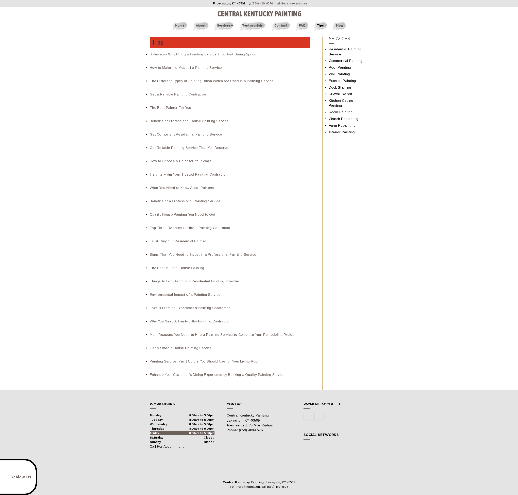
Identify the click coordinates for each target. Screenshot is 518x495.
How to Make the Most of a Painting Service (186, 68)
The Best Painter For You (170, 108)
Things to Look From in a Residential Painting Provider (194, 281)
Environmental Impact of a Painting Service (185, 295)
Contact (280, 25)
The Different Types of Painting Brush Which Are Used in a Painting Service (212, 81)
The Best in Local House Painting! (177, 268)
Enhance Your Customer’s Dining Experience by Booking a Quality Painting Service (217, 375)
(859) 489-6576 (262, 3)
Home (179, 25)
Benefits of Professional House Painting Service (189, 121)
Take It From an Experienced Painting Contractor (190, 308)
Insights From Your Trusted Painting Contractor (188, 174)
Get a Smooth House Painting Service (181, 348)
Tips (320, 25)
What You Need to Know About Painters (182, 188)
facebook (307, 447)
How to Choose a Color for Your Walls (181, 161)
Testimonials (252, 25)
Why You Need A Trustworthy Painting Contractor (190, 321)
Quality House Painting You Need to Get (182, 214)
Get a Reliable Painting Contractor (178, 94)
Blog (339, 25)
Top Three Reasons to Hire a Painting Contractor (190, 228)
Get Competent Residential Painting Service (186, 134)
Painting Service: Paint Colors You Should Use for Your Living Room (205, 361)
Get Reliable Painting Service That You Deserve (189, 148)
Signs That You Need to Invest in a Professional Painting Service (203, 255)
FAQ (302, 25)
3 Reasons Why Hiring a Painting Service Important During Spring (203, 54)
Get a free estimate (294, 3)
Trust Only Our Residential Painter (178, 241)
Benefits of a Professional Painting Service (185, 201)
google (314, 447)
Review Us (21, 477)
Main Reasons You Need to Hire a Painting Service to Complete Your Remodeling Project (222, 335)
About (201, 25)
